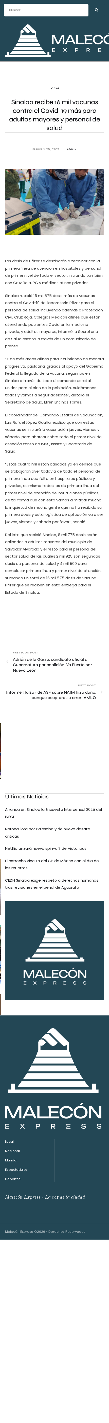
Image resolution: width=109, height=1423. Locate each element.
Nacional (12, 1151)
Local (55, 88)
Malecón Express (19, 1231)
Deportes (13, 1179)
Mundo (10, 1160)
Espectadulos (16, 1169)
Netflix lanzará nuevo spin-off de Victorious (45, 848)
